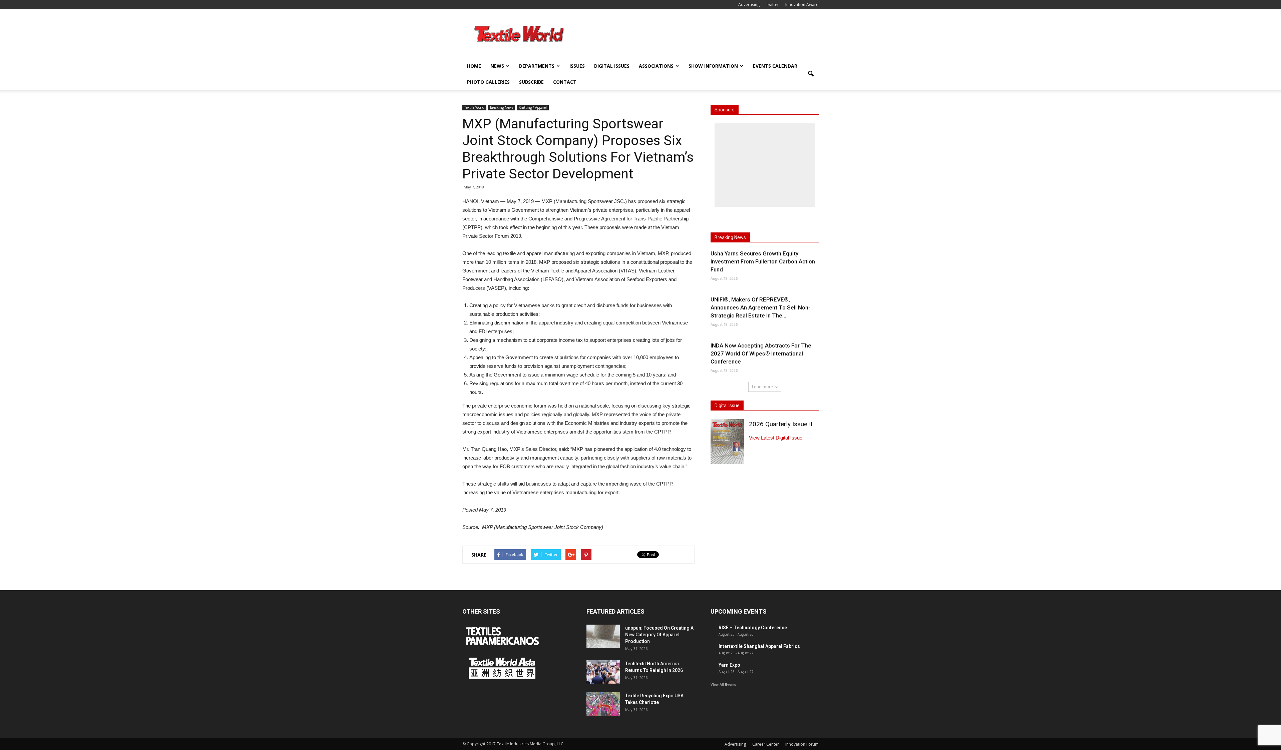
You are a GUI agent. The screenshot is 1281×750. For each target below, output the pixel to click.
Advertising (749, 4)
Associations (656, 66)
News (497, 66)
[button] (811, 74)
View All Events (723, 684)
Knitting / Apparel (533, 107)
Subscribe (531, 82)
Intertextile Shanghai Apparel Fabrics (759, 646)
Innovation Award (802, 4)
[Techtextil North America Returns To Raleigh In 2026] (603, 672)
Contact (564, 82)
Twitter (772, 4)
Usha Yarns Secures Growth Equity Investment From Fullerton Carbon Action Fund (763, 261)
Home (474, 66)
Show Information (713, 66)
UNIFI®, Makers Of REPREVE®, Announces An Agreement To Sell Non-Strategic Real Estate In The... (760, 307)
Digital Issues (611, 66)
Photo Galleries (488, 82)
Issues (577, 66)
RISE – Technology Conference (753, 627)
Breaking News (501, 107)
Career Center (765, 744)
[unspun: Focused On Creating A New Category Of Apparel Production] (603, 636)
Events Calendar (775, 66)
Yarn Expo (729, 665)
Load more (762, 387)
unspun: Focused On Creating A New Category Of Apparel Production (659, 634)
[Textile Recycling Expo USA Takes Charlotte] (603, 704)
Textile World (474, 107)
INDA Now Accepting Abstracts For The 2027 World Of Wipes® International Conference (761, 353)
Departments (536, 66)
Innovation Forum (802, 744)
